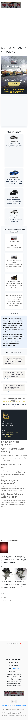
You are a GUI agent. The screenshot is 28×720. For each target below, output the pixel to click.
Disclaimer (4, 705)
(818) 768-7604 (9, 436)
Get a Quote (14, 84)
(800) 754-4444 (10, 434)
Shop (5, 597)
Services (12, 79)
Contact (20, 80)
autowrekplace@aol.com (12, 432)
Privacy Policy (11, 705)
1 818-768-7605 (15, 668)
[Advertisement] (14, 25)
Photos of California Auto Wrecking (12, 600)
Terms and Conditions (21, 705)
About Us (19, 79)
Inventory (5, 79)
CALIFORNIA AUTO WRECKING (11, 604)
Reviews (13, 80)
